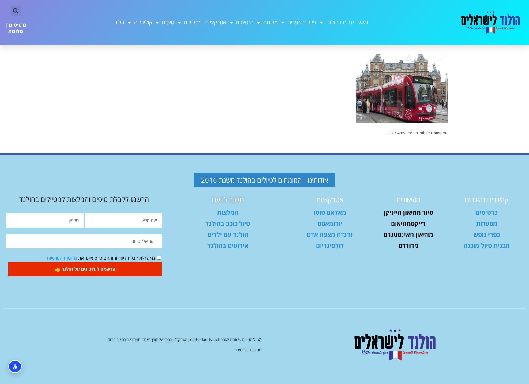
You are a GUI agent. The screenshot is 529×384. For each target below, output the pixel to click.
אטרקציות (215, 22)
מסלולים (193, 22)
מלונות (270, 22)
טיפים (168, 22)
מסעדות (486, 223)
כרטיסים (244, 22)
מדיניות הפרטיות (62, 258)
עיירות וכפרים (301, 22)
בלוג (119, 22)
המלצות (227, 212)
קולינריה (143, 22)
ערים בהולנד (340, 22)
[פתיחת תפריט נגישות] (15, 366)
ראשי (362, 22)
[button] (16, 11)
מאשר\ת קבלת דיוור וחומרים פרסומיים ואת (101, 258)
